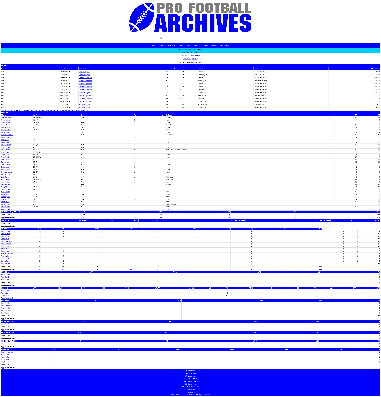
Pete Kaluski (5, 169)
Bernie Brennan (6, 125)
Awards (213, 45)
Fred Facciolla (6, 150)
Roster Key (187, 59)
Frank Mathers (6, 179)
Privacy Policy (191, 392)
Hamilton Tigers (84, 75)
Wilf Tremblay (6, 207)
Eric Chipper (5, 132)
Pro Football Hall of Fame (191, 387)
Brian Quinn (5, 197)
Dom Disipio (5, 142)
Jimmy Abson (6, 117)
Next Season (195, 55)
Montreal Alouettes (85, 78)
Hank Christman (7, 135)
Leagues (162, 45)
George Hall (5, 164)
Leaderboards (224, 45)
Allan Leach (5, 174)
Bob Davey (5, 140)
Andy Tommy (5, 204)
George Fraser (196, 62)
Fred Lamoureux (7, 172)
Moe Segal (5, 199)
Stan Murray (5, 189)
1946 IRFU (185, 55)
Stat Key (195, 59)
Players (188, 45)
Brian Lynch (5, 177)
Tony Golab (5, 157)
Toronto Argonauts (85, 81)
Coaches (197, 45)
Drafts (206, 45)
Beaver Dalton (6, 137)
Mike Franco (5, 152)
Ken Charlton (6, 130)
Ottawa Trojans (84, 72)
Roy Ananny (5, 120)
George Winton (6, 209)
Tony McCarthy (6, 182)
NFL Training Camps (190, 381)
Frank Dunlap (6, 145)
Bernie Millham (6, 184)
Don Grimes (5, 159)
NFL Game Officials (190, 379)
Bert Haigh (5, 162)
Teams (180, 45)
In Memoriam (190, 371)
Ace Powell (5, 194)
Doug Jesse (5, 167)
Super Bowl (190, 389)
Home (154, 45)
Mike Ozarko (5, 192)
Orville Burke (5, 127)
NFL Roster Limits (190, 384)
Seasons (171, 45)
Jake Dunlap (5, 147)
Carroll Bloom (6, 122)
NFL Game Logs (190, 376)
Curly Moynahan (7, 187)
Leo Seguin (5, 202)
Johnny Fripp (5, 155)
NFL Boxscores (190, 373)
